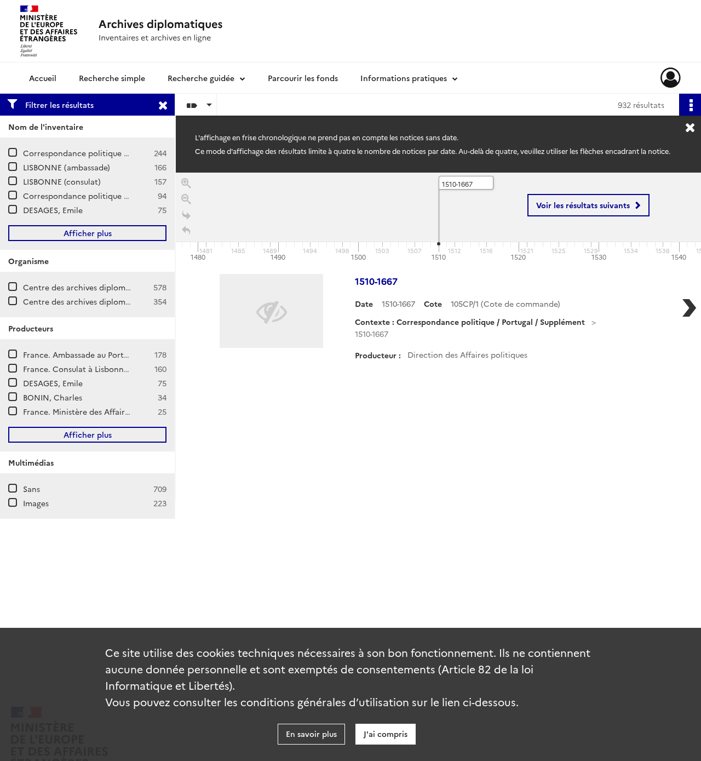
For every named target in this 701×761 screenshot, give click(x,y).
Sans (31, 488)
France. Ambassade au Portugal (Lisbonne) (101, 354)
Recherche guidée (201, 77)
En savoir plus (311, 733)
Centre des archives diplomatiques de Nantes (108, 301)
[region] (438, 337)
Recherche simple (112, 77)
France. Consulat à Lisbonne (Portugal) (95, 368)
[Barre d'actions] (690, 105)
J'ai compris (385, 733)
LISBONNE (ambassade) (66, 167)
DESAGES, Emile (53, 209)
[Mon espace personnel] (670, 77)
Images (36, 502)
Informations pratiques (403, 77)
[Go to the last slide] (186, 215)
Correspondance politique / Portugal (91, 152)
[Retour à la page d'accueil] (186, 231)
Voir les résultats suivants (583, 204)
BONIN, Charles (52, 397)
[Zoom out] (186, 199)
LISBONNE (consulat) (62, 181)
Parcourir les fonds (303, 77)
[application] (438, 218)
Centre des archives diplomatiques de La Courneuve (120, 287)
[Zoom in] (186, 183)
